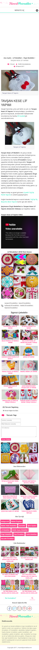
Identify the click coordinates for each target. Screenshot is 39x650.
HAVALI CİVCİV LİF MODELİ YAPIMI (10, 372)
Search (32, 598)
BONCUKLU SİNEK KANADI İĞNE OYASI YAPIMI (29, 497)
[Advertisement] (19, 34)
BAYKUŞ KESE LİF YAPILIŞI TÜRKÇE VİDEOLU (10, 401)
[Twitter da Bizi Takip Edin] (14, 608)
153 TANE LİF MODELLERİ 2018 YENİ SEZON (10, 575)
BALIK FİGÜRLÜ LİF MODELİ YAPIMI (10, 341)
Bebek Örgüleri (16, 521)
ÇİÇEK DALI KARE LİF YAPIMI (10, 511)
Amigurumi (5, 521)
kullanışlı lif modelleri (12, 305)
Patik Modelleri (31, 534)
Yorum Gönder (6, 439)
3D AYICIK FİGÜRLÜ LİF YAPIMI (29, 327)
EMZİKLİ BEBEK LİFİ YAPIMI (28, 371)
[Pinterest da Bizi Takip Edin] (24, 608)
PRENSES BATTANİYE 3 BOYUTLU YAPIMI (29, 482)
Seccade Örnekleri (7, 539)
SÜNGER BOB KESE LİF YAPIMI (10, 386)
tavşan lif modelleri (11, 303)
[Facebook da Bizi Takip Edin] (9, 608)
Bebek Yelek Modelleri (9, 526)
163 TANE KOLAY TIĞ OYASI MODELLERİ (29, 558)
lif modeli (21, 116)
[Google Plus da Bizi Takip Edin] (29, 608)
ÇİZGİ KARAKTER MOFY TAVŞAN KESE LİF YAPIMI (28, 386)
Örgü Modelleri (29, 58)
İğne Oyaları (32, 526)
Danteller (22, 526)
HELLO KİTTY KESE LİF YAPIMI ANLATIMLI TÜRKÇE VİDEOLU (28, 342)
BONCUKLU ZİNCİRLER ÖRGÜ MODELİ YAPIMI (10, 497)
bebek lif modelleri (26, 305)
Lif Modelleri (17, 58)
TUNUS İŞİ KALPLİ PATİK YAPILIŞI (29, 512)
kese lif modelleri (24, 303)
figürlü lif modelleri (11, 308)
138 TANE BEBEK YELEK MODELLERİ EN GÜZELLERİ (10, 592)
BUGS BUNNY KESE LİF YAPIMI (10, 327)
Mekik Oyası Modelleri (20, 530)
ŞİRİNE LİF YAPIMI (28, 357)
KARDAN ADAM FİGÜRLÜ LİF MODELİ (10, 357)
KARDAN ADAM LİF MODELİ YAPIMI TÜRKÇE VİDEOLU (28, 401)
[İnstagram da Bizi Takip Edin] (19, 608)
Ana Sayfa (7, 58)
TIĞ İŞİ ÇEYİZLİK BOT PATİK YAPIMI (9, 482)
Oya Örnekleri (19, 534)
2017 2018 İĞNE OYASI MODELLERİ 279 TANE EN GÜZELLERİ (10, 559)
